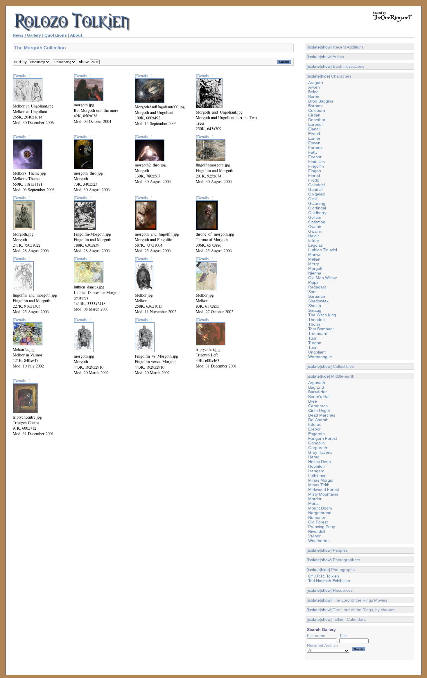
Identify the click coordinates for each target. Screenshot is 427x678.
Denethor (316, 119)
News (18, 35)
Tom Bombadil (321, 329)
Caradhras (318, 405)
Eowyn (314, 143)
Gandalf (315, 189)
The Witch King (322, 315)
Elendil (314, 129)
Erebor (314, 429)
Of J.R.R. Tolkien (323, 576)
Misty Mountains (323, 494)
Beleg (313, 91)
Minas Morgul (320, 480)
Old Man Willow (322, 277)
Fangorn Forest (322, 438)
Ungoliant (317, 352)
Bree (312, 401)
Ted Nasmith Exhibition (329, 580)
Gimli (312, 198)
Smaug (314, 310)
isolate (314, 47)
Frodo (313, 180)
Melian (314, 259)
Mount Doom (320, 508)
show (326, 47)
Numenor (316, 517)
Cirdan (314, 115)
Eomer (314, 138)
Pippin (314, 282)
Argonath (316, 382)
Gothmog (316, 222)
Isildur (313, 240)
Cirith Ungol (319, 410)
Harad (314, 457)
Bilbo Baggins (320, 101)
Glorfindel (317, 208)
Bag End (316, 387)
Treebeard (317, 333)
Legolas (315, 245)
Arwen (314, 87)
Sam (312, 291)
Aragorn (315, 82)
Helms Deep (319, 461)
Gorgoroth (317, 447)
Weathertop (319, 540)
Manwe (315, 254)
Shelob (314, 305)
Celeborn (316, 110)
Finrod (314, 175)
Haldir (313, 236)
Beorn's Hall (319, 396)
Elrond (314, 133)
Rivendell (316, 531)
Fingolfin (316, 166)
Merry (313, 263)
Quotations (55, 35)
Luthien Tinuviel (322, 249)
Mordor (315, 498)
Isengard (316, 471)
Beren (313, 96)
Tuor (312, 338)
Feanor (315, 157)
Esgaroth (316, 433)
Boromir (315, 105)
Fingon (314, 170)
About (76, 35)
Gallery (34, 35)
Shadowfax (318, 301)
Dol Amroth (318, 419)
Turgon (314, 342)
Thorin (314, 324)
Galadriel (316, 184)
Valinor (314, 536)
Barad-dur (317, 392)
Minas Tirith (318, 485)
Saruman (316, 296)
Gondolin (316, 443)
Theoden (316, 319)
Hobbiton (316, 466)
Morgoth (316, 268)
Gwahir (314, 226)
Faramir (315, 147)
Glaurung (316, 203)
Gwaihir (315, 231)
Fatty (312, 152)
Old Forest (318, 522)
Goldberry (317, 212)
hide (325, 76)
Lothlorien (317, 475)
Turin (312, 347)
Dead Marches (321, 415)
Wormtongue (320, 356)
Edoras (314, 424)
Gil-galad (316, 194)
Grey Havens (320, 452)
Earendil (315, 124)
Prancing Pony (321, 526)
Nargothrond (319, 512)
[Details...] (22, 75)
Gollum (314, 217)
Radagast (317, 287)
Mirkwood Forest (323, 489)
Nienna (314, 273)
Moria (313, 503)
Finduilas (316, 161)
